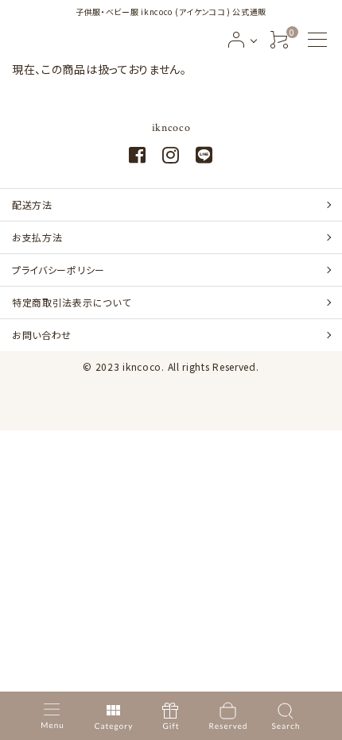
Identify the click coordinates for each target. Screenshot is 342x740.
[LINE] (204, 157)
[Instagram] (171, 157)
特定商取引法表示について (71, 302)
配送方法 (32, 204)
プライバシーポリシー (58, 269)
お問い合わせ (42, 334)
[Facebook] (137, 157)
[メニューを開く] (317, 40)
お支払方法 (37, 237)
